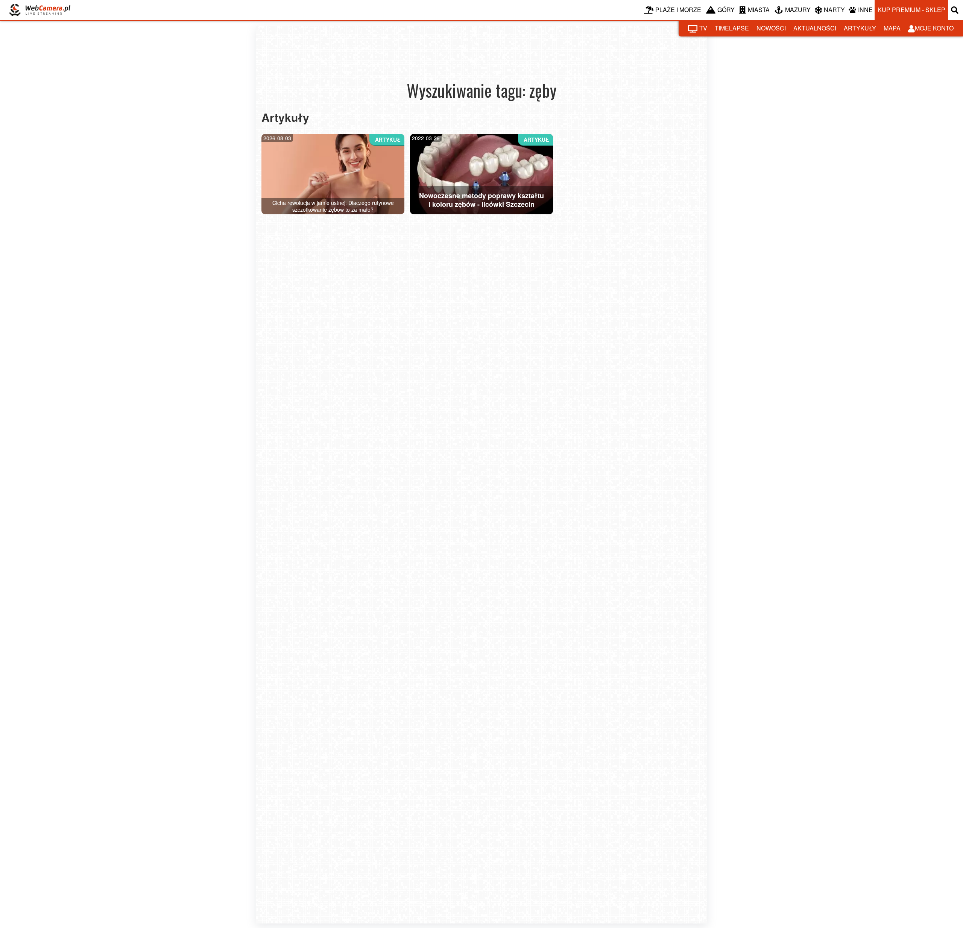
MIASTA (759, 9)
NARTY (834, 9)
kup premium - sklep (911, 9)
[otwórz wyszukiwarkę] (955, 10)
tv (703, 28)
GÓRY (726, 9)
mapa (892, 28)
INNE (865, 9)
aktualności (814, 28)
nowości (771, 28)
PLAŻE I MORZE (678, 9)
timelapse (732, 28)
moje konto (934, 28)
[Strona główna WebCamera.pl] (39, 10)
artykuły (860, 28)
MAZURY (798, 9)
